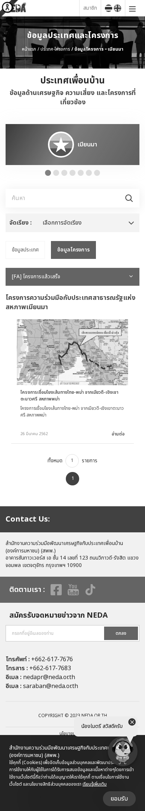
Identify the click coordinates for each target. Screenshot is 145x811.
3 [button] (64, 173)
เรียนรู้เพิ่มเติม (95, 784)
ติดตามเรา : (27, 589)
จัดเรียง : (20, 222)
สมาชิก (90, 8)
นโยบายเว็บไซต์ (72, 733)
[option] (72, 144)
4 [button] (72, 173)
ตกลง (121, 633)
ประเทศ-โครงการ (55, 49)
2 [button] (56, 173)
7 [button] (97, 173)
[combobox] (72, 222)
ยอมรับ (119, 798)
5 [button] (81, 173)
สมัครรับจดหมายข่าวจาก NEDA (58, 615)
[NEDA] (41, 8)
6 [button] (89, 173)
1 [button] (48, 173)
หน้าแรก (29, 49)
